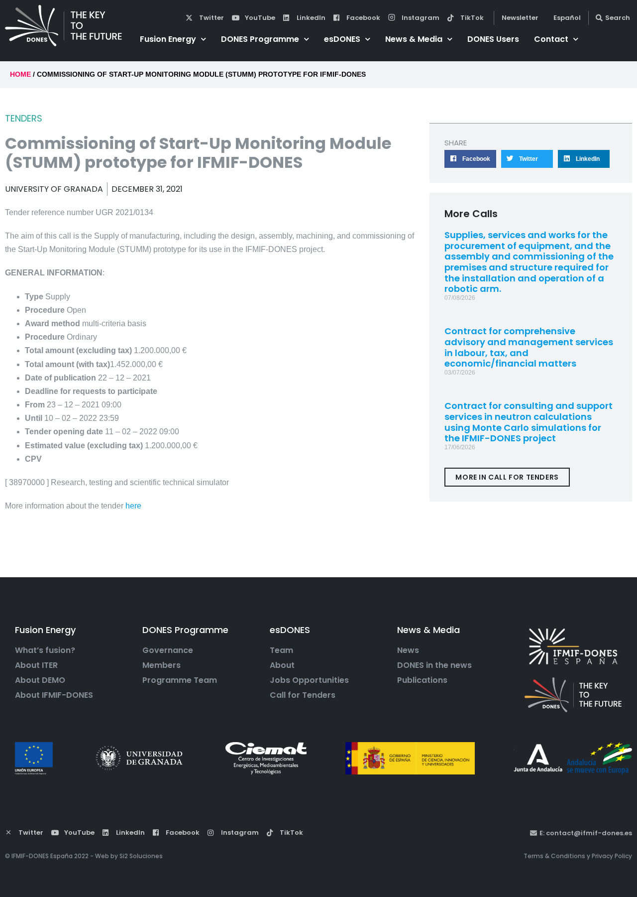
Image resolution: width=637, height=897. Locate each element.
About (282, 665)
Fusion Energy (168, 39)
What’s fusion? (45, 650)
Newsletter (520, 17)
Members (161, 665)
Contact (551, 39)
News (408, 650)
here (134, 506)
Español (567, 17)
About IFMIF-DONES (54, 695)
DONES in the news (434, 665)
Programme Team (179, 680)
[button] (470, 159)
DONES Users (493, 39)
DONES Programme (260, 39)
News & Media (413, 39)
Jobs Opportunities (309, 680)
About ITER (36, 665)
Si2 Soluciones (141, 856)
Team (281, 650)
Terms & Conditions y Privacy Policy (578, 856)
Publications (422, 680)
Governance (167, 650)
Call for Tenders (302, 695)
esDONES (342, 39)
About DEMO (40, 680)
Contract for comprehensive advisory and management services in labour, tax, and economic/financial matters (528, 347)
